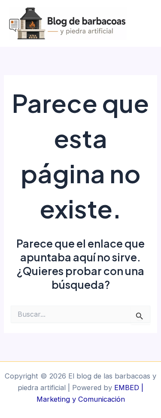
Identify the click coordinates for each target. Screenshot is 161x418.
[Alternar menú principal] (145, 23)
